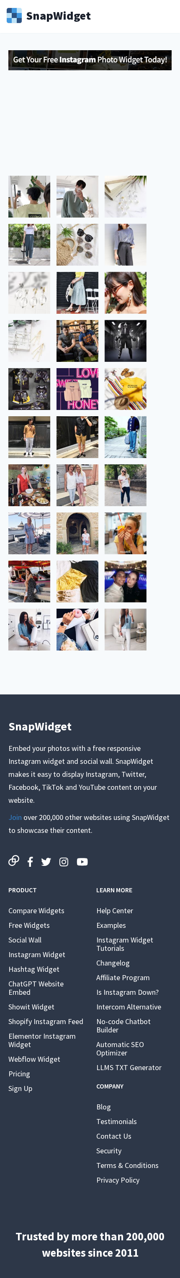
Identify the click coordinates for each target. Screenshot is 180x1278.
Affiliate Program (123, 977)
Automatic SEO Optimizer (120, 1049)
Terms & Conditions (127, 1165)
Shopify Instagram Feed (45, 1021)
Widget (58, 14)
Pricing (19, 1073)
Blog (103, 1107)
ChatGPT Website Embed (36, 988)
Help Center (114, 910)
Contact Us (113, 1136)
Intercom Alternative (128, 1007)
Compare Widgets (36, 910)
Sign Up (20, 1088)
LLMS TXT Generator (129, 1067)
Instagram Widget (36, 954)
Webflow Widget (34, 1059)
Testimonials (116, 1121)
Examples (111, 925)
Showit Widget (31, 1007)
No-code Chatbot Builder (123, 1026)
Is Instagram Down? (127, 992)
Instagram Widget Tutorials (124, 944)
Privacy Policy (117, 1180)
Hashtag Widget (33, 969)
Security (108, 1150)
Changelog (113, 963)
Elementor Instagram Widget (42, 1040)
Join (15, 817)
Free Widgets (29, 925)
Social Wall (24, 940)
